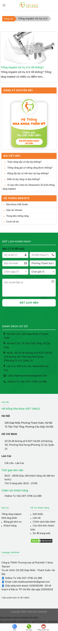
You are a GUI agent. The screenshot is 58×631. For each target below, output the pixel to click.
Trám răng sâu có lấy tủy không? (24, 162)
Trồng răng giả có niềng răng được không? (29, 167)
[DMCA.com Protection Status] (41, 540)
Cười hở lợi (12, 221)
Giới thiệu (38, 514)
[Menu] (4, 5)
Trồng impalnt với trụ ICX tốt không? (22, 67)
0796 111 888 (34, 496)
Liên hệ (37, 518)
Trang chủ (8, 19)
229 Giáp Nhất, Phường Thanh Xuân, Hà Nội (28, 423)
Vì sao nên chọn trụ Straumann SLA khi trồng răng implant (29, 187)
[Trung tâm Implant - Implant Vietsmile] (29, 5)
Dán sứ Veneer (14, 210)
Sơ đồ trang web (41, 533)
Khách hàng (10, 525)
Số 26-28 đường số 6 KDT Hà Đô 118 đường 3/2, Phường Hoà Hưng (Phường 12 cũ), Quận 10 (29, 445)
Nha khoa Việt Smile (17, 204)
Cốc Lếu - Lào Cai (14, 463)
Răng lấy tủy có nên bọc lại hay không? (28, 173)
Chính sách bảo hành (44, 521)
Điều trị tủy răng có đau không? (23, 179)
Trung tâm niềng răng (17, 216)
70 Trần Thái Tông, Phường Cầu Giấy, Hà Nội (29, 426)
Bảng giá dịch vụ (12, 521)
